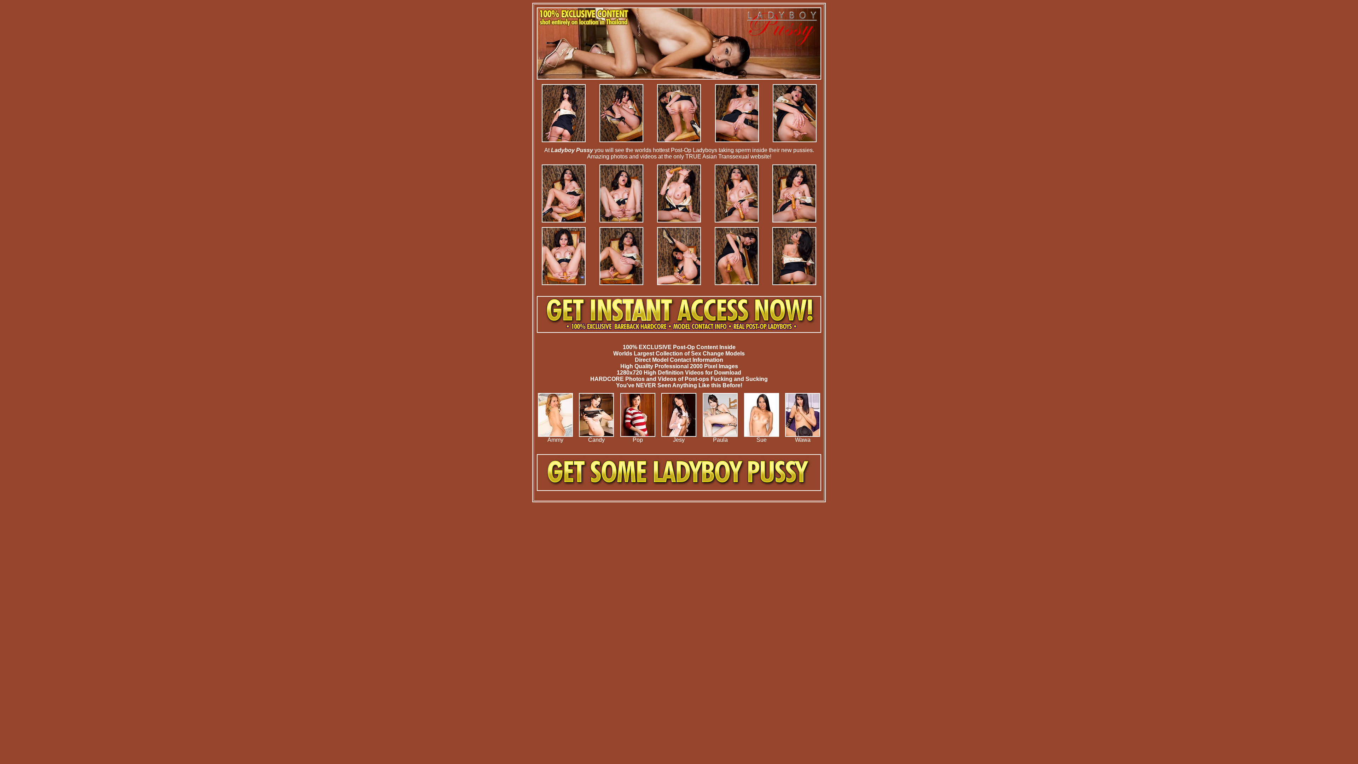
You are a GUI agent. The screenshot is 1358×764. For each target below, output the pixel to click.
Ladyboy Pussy (572, 150)
